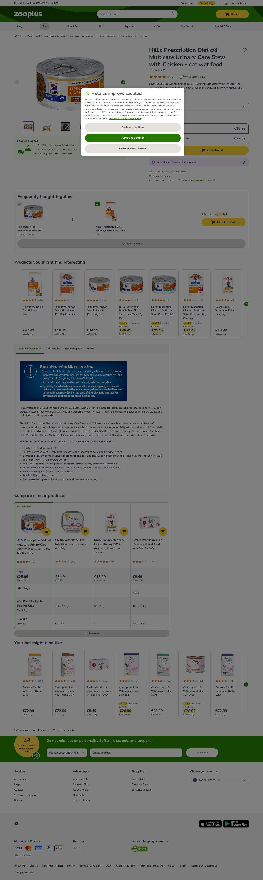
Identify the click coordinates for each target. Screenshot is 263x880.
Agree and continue (132, 138)
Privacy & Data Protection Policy (125, 118)
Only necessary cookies (133, 148)
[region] (132, 122)
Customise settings (133, 127)
